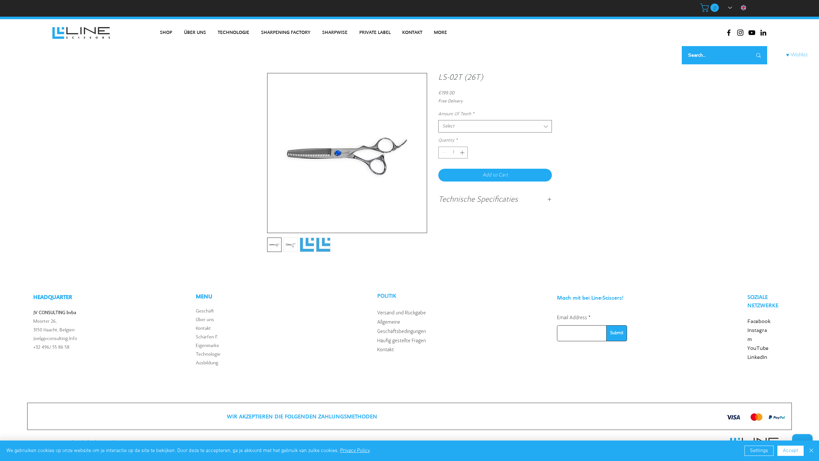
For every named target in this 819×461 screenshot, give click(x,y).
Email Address (572, 317)
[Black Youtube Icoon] (752, 32)
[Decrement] (443, 152)
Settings (759, 451)
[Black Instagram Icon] (740, 32)
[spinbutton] (453, 152)
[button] (710, 8)
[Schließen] (811, 451)
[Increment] (463, 152)
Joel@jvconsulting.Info (55, 338)
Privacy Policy (355, 451)
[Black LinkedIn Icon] (763, 32)
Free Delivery (450, 101)
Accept (790, 451)
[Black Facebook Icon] (729, 32)
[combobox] (495, 126)
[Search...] (758, 55)
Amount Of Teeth (456, 114)
